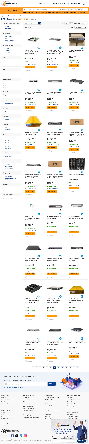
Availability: (28, 27)
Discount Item (8, 166)
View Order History (50, 402)
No (5, 73)
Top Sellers (7, 164)
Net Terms (69, 397)
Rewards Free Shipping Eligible (10, 179)
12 (62, 368)
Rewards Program (71, 406)
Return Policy (26, 402)
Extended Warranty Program (52, 419)
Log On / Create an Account (52, 397)
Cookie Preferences (49, 440)
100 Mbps (7, 48)
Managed (7, 26)
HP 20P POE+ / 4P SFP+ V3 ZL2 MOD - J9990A (33, 93)
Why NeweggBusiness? (6, 399)
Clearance (66, 12)
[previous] (36, 367)
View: (62, 23)
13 (66, 368)
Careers (3, 406)
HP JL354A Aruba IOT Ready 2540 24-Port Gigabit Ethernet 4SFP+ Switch (55, 51)
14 (70, 368)
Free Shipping (8, 176)
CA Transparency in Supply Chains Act (32, 440)
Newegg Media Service (72, 416)
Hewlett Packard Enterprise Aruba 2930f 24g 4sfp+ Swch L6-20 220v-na (33, 176)
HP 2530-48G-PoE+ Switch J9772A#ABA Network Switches (33, 342)
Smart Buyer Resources (7, 402)
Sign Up (51, 384)
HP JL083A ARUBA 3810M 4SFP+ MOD (76, 51)
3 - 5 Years (7, 190)
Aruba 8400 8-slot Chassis (76, 174)
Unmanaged (8, 28)
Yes (6, 75)
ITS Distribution (33, 64)
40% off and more (9, 156)
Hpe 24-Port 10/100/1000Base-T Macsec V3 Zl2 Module (33, 51)
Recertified (7, 129)
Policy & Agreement (6, 440)
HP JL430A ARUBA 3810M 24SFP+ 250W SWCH (33, 259)
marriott (80, 9)
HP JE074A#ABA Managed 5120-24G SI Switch (54, 259)
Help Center (26, 399)
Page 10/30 (77, 23)
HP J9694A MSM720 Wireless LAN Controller (76, 217)
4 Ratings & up (8, 198)
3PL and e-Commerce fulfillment (31, 417)
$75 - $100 (7, 146)
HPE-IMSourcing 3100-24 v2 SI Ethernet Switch (55, 93)
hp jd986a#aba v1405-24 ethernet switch (54, 217)
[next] (74, 367)
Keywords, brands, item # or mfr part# (39, 9)
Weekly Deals (59, 12)
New (6, 127)
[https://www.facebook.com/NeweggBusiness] (12, 435)
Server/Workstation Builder (48, 12)
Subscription (70, 414)
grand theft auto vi (71, 9)
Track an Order (49, 399)
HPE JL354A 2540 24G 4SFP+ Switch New (31, 133)
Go (40, 23)
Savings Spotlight (71, 404)
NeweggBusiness (9, 103)
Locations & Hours (5, 404)
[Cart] (84, 3)
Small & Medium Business (7, 419)
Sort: (72, 27)
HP (14, 16)
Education (3, 412)
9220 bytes (7, 87)
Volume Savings (9, 168)
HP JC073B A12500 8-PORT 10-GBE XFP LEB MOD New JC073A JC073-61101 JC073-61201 (55, 177)
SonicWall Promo (74, 12)
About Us (3, 397)
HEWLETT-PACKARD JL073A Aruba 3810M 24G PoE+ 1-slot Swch (32, 218)
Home (4, 16)
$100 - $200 (8, 148)
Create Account (44, 3)
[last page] (77, 367)
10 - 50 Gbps (8, 52)
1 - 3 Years (7, 188)
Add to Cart (30, 67)
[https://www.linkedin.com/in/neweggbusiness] (21, 435)
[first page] (33, 367)
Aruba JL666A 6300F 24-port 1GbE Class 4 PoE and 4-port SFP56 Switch (55, 342)
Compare (29, 70)
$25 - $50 (7, 142)
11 (58, 368)
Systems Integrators (6, 423)
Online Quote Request (72, 412)
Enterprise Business (6, 421)
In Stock (7, 119)
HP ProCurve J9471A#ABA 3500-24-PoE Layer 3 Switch (77, 342)
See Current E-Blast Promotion (13, 387)
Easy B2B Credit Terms (28, 12)
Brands (10, 16)
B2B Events (37, 12)
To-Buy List (69, 402)
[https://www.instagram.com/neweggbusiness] (25, 435)
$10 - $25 (7, 140)
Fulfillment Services (28, 410)
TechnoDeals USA (55, 145)
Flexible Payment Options (73, 399)
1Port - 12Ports (8, 36)
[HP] (39, 47)
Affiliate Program (49, 417)
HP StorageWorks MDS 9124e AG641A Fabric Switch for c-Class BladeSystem (53, 301)
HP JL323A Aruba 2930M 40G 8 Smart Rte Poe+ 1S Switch (76, 300)
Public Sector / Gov (6, 417)
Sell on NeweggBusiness (29, 408)
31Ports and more (9, 40)
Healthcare (4, 415)
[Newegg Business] (10, 431)
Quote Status (48, 404)
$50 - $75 (7, 144)
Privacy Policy (17, 440)
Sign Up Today (81, 441)
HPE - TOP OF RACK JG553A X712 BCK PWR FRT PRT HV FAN (32, 300)
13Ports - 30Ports (9, 38)
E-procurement (70, 410)
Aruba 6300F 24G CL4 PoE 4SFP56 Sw (76, 259)
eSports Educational (72, 418)
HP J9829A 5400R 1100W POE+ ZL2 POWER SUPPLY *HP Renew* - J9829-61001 (76, 134)
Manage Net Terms (49, 406)
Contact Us (83, 12)
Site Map (69, 408)
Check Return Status (50, 408)
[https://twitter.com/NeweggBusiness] (16, 435)
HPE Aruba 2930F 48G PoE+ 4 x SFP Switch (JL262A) (55, 133)
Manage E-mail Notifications (52, 410)
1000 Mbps (7, 50)
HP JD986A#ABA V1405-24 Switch (76, 93)
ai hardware (62, 9)
